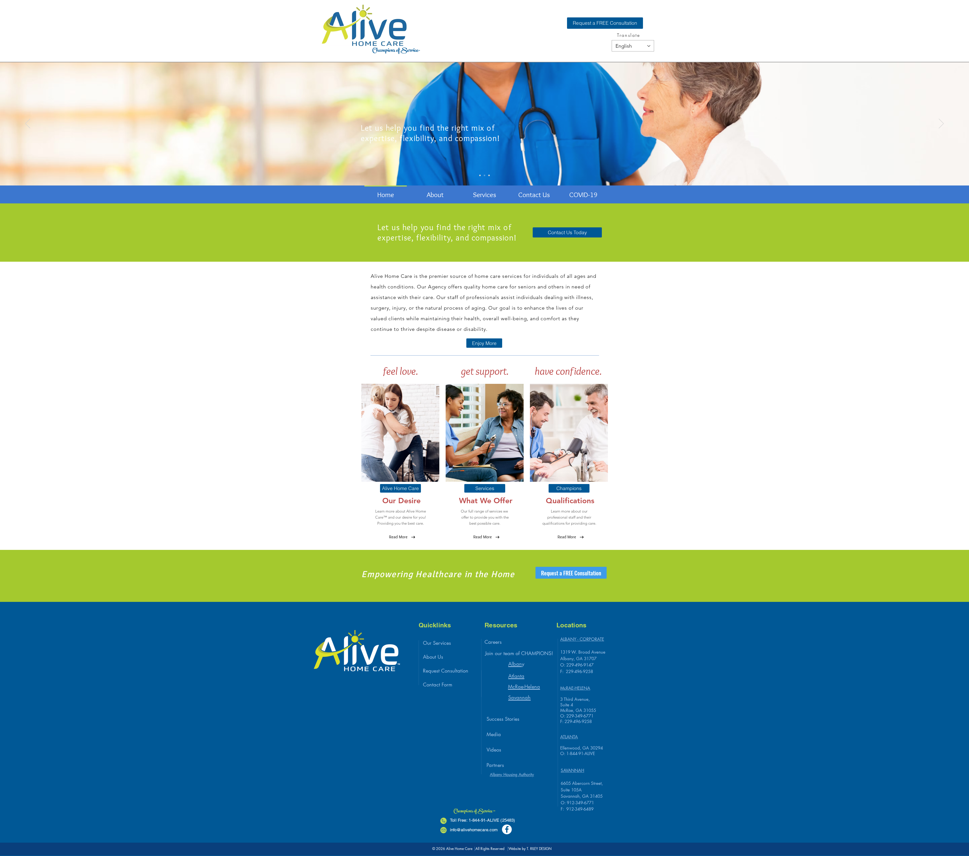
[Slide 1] (484, 175)
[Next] (941, 124)
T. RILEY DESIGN (539, 848)
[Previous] (27, 124)
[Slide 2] (480, 175)
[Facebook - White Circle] (507, 829)
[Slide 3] (489, 175)
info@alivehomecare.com (474, 829)
